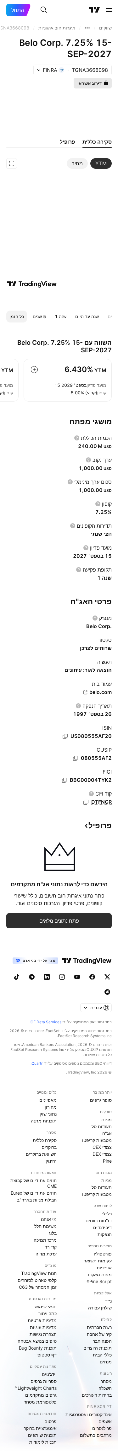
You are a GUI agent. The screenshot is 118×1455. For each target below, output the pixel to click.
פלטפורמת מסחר (40, 1401)
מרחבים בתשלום (96, 1435)
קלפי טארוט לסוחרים (37, 1280)
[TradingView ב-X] (107, 977)
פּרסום (50, 1421)
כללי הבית (102, 1354)
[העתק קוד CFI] (86, 802)
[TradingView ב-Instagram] (62, 977)
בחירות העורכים (97, 1395)
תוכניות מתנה (44, 1120)
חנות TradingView (39, 1273)
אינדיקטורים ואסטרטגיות (88, 1414)
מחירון (51, 1107)
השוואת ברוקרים (41, 1154)
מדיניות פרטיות (42, 1320)
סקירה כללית (45, 1140)
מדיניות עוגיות (43, 1327)
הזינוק (51, 1161)
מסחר (106, 1381)
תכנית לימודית (43, 1442)
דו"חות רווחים (99, 1220)
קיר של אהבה (99, 1334)
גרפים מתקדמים (41, 1395)
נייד (108, 1300)
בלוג (53, 1233)
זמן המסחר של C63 (38, 1287)
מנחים (106, 1361)
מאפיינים (48, 1100)
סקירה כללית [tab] (97, 142)
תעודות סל (102, 1126)
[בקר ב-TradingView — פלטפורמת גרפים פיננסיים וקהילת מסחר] (31, 284)
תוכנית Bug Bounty (38, 1348)
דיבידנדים (102, 1227)
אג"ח (107, 1133)
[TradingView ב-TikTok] (16, 977)
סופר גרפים (101, 1100)
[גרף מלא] (11, 163)
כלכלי (107, 1213)
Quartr (36, 1063)
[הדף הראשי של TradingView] (94, 10)
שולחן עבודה (100, 1307)
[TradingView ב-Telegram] (31, 977)
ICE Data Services (45, 1022)
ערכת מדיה (46, 1253)
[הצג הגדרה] (77, 438)
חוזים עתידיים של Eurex (34, 1193)
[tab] (101, 163)
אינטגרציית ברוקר (40, 1428)
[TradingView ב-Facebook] (92, 977)
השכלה (105, 1388)
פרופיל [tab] (67, 142)
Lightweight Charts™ (36, 1388)
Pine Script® (99, 1281)
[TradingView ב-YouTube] (77, 977)
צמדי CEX (102, 1147)
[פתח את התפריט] (109, 10)
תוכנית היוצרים (97, 1348)
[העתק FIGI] (64, 780)
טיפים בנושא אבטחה (37, 1341)
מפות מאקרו (100, 1274)
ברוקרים (49, 1147)
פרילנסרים (102, 1428)
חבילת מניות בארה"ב (37, 1199)
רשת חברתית (99, 1327)
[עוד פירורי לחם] (87, 28)
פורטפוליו (103, 1253)
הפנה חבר (102, 1341)
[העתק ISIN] (65, 736)
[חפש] (43, 10)
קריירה (50, 1247)
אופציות (104, 1267)
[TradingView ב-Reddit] (107, 992)
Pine (107, 1161)
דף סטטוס (47, 1354)
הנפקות (105, 1234)
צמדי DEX (102, 1154)
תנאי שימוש (46, 1306)
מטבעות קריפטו (97, 1140)
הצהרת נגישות (43, 1334)
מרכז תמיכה (45, 1240)
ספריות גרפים (44, 1381)
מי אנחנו (49, 1219)
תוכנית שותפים (42, 1435)
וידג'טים (49, 1374)
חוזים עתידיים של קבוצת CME (33, 1183)
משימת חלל (45, 1226)
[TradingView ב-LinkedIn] (46, 977)
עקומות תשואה (97, 1260)
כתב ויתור (47, 1313)
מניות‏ (106, 1119)
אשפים (105, 1421)
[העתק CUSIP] (75, 758)
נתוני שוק (48, 1114)
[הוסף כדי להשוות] (34, 369)
